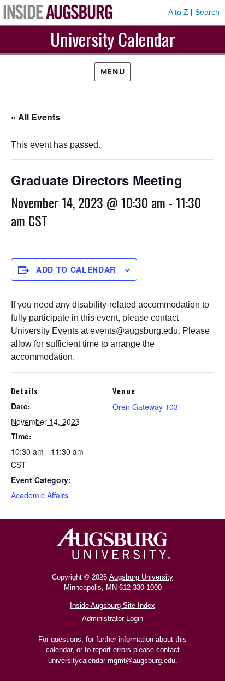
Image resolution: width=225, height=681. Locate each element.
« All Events (35, 117)
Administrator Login (112, 618)
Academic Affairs (39, 495)
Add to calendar (76, 269)
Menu (112, 71)
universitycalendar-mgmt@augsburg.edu (111, 660)
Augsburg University (141, 577)
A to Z (178, 12)
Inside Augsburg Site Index (112, 605)
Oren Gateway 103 (145, 406)
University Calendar (112, 39)
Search (207, 12)
